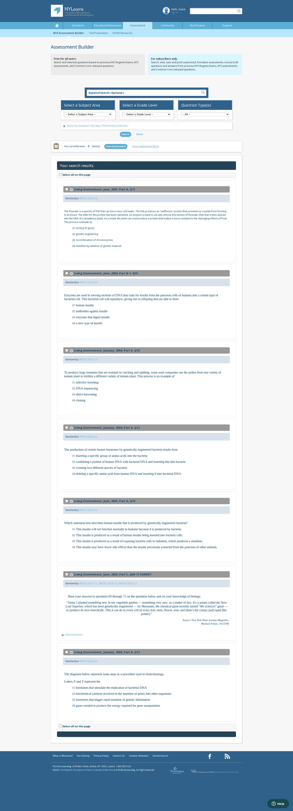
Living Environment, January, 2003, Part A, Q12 (107, 652)
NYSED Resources (122, 33)
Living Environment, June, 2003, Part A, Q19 (104, 501)
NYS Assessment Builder (68, 33)
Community (167, 25)
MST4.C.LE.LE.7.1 (88, 583)
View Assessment (116, 146)
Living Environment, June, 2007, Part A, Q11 (104, 189)
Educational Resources (107, 25)
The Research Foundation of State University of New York (86, 770)
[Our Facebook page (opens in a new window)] (209, 756)
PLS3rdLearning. (127, 770)
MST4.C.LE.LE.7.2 (108, 583)
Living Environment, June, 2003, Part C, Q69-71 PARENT (112, 574)
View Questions (74, 634)
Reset (139, 134)
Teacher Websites (139, 755)
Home (57, 25)
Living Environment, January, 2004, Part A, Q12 (107, 428)
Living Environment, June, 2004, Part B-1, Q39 (106, 273)
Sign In (174, 12)
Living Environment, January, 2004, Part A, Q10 (107, 350)
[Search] (239, 11)
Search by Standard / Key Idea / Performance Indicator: (97, 125)
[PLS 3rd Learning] (177, 771)
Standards (78, 25)
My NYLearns (197, 25)
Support (227, 25)
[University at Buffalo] (215, 771)
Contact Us (119, 755)
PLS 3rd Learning (62, 766)
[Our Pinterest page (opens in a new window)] (218, 756)
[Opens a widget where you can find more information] (278, 804)
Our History (83, 755)
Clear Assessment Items (145, 146)
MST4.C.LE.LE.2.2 (88, 198)
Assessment (137, 25)
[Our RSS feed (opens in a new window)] (227, 756)
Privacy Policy (101, 755)
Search (125, 134)
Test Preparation (98, 33)
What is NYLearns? (63, 755)
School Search (160, 755)
